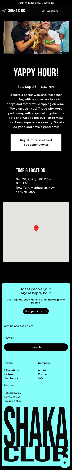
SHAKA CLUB (16, 11)
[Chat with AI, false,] (64, 462)
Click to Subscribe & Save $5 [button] (36, 3)
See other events (36, 145)
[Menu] (68, 11)
